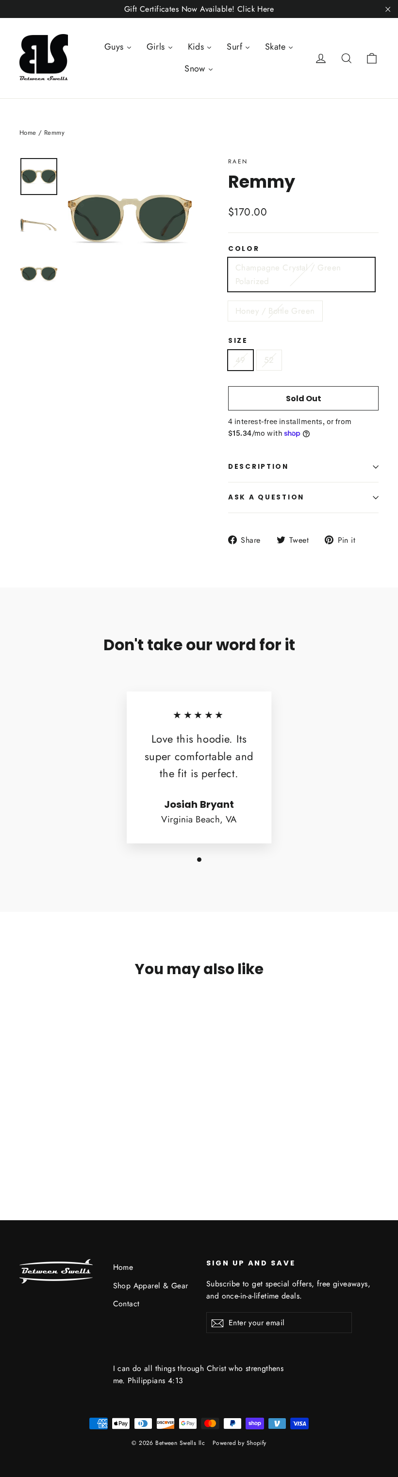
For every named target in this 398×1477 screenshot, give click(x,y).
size (238, 341)
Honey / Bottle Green (275, 311)
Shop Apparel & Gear (150, 1285)
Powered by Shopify (239, 1443)
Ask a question (266, 497)
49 (240, 360)
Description (258, 466)
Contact (126, 1303)
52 (269, 360)
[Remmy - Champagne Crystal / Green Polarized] (25, 1134)
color (244, 249)
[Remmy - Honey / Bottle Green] (37, 1134)
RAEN (238, 161)
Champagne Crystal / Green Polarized (288, 274)
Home (27, 132)
